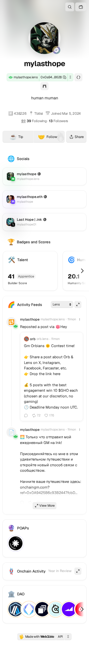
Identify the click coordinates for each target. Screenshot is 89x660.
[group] (58, 327)
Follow (47, 136)
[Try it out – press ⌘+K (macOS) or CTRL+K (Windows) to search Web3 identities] (69, 6)
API (60, 636)
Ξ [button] (70, 77)
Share (79, 137)
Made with (36, 636)
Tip (22, 137)
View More (47, 505)
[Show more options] (79, 319)
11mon (71, 319)
